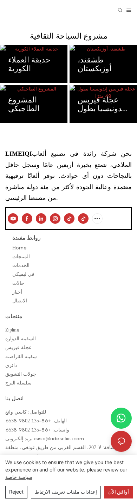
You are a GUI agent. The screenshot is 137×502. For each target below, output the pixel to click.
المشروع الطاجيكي (23, 103)
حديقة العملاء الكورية (29, 63)
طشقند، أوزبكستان (94, 63)
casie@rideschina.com (59, 438)
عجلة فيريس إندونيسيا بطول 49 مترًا (102, 103)
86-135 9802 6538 (26, 420)
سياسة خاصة (18, 477)
